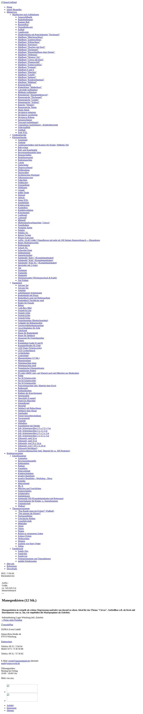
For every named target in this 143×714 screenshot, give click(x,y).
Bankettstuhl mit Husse (28, 295)
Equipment (17, 283)
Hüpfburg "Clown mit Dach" (31, 60)
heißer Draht (23, 192)
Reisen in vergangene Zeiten (30, 533)
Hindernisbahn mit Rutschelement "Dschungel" (39, 34)
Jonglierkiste (23, 202)
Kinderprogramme (15, 453)
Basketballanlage (25, 19)
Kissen (21, 340)
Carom (21, 162)
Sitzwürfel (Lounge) (27, 398)
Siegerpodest (23, 395)
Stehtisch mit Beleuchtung (29, 408)
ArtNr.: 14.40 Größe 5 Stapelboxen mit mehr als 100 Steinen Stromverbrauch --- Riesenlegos (59, 240)
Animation (22, 458)
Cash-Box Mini (25, 308)
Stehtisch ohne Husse (27, 411)
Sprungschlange (25, 120)
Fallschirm (22, 180)
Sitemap (10, 710)
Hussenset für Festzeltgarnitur (31, 338)
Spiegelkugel (23, 403)
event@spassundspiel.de (19, 661)
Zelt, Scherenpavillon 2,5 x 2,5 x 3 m (34, 428)
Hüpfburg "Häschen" (27, 72)
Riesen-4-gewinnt (26, 238)
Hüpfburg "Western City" (29, 57)
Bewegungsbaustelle (27, 461)
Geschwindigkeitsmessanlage (31, 325)
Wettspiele (22, 275)
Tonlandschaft (24, 503)
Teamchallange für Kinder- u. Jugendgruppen (38, 501)
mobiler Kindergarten (27, 561)
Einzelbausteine (19, 456)
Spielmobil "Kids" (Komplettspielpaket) (35, 260)
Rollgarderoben (25, 390)
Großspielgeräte (19, 135)
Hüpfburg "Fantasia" (27, 67)
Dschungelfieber (25, 516)
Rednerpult (23, 388)
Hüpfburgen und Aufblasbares (25, 14)
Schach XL (23, 248)
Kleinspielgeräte (19, 137)
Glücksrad (22, 330)
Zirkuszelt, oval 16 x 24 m (29, 443)
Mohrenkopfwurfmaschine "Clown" (34, 222)
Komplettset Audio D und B (30, 343)
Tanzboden (23, 413)
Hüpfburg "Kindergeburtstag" (31, 80)
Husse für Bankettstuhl (28, 333)
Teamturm (22, 270)
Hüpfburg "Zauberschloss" (30, 39)
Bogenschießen (24, 155)
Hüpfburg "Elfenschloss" (29, 42)
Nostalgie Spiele (25, 227)
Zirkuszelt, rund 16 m (27, 438)
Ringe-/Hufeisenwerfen (28, 243)
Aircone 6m (23, 288)
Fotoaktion (22, 468)
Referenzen (12, 566)
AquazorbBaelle (25, 17)
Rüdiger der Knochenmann (30, 393)
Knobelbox (23, 207)
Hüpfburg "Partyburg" (28, 44)
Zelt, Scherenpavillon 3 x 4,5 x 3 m (33, 436)
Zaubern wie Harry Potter (29, 543)
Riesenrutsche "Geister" (28, 100)
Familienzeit (17, 548)
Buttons (21, 466)
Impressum (11, 708)
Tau (19, 268)
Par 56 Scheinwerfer (27, 383)
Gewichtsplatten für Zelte (29, 328)
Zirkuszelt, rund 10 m (27, 441)
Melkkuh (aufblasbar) (27, 92)
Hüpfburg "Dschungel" (28, 49)
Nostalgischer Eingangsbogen (31, 368)
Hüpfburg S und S (26, 70)
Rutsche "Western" (26, 105)
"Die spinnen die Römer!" (29, 513)
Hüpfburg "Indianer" (27, 77)
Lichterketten (23, 353)
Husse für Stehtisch (26, 335)
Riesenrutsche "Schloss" (28, 102)
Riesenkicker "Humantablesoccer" (33, 95)
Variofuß (22, 421)
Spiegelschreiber (25, 255)
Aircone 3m (23, 285)
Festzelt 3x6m (24, 313)
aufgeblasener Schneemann (30, 293)
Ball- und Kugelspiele (27, 150)
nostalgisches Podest (27, 370)
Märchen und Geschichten (29, 488)
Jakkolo (21, 197)
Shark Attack (23, 110)
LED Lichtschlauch (26, 350)
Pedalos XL (23, 232)
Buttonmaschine (25, 160)
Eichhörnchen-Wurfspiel (28, 175)
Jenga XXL (23, 200)
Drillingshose (24, 170)
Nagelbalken (23, 225)
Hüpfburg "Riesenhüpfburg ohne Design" (36, 52)
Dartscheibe (23, 165)
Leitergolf (22, 217)
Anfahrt (10, 705)
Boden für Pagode (26, 303)
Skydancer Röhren (26, 117)
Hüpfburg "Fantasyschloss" (30, 65)
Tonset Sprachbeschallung (29, 416)
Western (21, 541)
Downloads (12, 568)
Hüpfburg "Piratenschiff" (29, 62)
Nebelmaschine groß (27, 365)
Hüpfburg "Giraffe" (26, 75)
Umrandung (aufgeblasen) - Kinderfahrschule (38, 125)
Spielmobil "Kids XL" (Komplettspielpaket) (37, 263)
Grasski (21, 190)
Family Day (23, 551)
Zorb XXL (23, 132)
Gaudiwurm (23, 32)
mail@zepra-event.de (10, 663)
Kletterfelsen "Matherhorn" (30, 87)
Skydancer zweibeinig (27, 115)
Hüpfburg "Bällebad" (27, 82)
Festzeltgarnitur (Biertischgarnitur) (33, 320)
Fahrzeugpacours (25, 177)
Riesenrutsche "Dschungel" (30, 97)
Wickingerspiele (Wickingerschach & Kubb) (37, 278)
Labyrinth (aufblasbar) (28, 90)
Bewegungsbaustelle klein (29, 152)
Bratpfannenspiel (25, 157)
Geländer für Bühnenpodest (30, 323)
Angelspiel (22, 140)
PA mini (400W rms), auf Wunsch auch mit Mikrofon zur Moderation (48, 373)
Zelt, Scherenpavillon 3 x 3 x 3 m (32, 431)
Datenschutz (6, 641)
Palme (20, 375)
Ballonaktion (23, 463)
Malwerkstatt (23, 483)
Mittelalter (22, 523)
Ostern (21, 528)
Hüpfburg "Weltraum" (28, 54)
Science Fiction (24, 536)
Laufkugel (22, 215)
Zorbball (21, 130)
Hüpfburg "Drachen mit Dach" (31, 47)
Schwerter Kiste (25, 250)
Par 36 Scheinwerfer (27, 378)
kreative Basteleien (26, 476)
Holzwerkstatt (24, 471)
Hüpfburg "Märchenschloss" (30, 37)
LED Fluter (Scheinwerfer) (30, 348)
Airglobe (22, 290)
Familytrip (22, 553)
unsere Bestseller (14, 9)
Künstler (21, 481)
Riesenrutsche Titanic (27, 107)
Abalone (21, 142)
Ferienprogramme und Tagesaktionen (34, 558)
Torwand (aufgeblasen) (28, 122)
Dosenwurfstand (25, 167)
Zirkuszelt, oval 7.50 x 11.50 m (31, 446)
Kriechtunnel (23, 212)
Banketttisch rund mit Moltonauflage (34, 298)
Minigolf (22, 220)
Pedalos (21, 230)
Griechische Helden (26, 518)
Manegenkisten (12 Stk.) (29, 358)
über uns (10, 563)
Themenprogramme (21, 508)
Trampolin (22, 273)
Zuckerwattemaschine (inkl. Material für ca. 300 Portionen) (44, 451)
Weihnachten (23, 538)
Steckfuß (22, 405)
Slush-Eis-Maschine (26, 400)
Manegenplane (24, 360)
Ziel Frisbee (23, 280)
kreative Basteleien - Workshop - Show (35, 478)
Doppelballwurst (25, 27)
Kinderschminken (26, 473)
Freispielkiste (23, 185)
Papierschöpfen (24, 491)
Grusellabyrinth (25, 521)
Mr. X (20, 486)
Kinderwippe (23, 205)
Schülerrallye (23, 493)
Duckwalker (23, 172)
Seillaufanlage (24, 253)
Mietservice (12, 12)
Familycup (22, 556)
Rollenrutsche (24, 245)
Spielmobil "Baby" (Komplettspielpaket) (36, 258)
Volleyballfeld (24, 127)
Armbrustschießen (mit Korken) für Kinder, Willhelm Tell (43, 145)
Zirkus (21, 546)
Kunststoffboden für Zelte (29, 345)
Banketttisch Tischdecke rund (31, 300)
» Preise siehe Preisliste (12, 620)
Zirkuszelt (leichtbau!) (27, 448)
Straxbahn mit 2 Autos (28, 265)
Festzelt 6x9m (24, 315)
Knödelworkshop (25, 210)
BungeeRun (23, 24)
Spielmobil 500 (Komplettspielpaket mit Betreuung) (40, 498)
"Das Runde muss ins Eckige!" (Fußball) (36, 511)
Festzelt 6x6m (24, 318)
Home (9, 7)
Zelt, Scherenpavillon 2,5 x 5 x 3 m (33, 433)
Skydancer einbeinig (27, 112)
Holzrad (21, 195)
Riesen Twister (24, 235)
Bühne (21, 305)
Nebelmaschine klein (27, 363)
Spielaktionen (24, 496)
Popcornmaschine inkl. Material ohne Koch (37, 385)
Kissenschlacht (24, 85)
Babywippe (23, 147)
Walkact (21, 506)
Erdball (21, 29)
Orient (20, 526)
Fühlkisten (22, 187)
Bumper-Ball (23, 22)
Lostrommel (23, 355)
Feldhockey (23, 182)
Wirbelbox (22, 423)
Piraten (21, 531)
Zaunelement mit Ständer (29, 426)
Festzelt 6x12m (24, 310)
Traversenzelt (24, 418)
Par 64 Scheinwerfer (27, 380)
